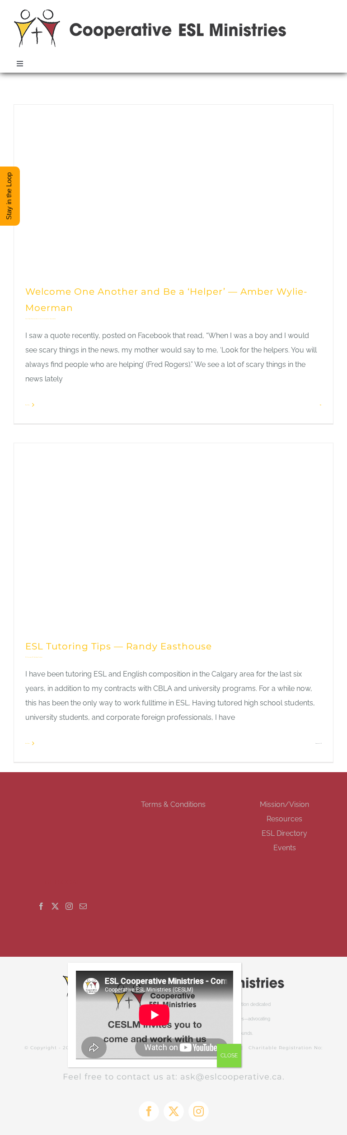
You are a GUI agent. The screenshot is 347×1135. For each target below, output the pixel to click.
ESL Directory (284, 833)
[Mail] (83, 906)
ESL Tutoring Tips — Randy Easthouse (118, 646)
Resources (284, 819)
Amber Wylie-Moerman (30, 318)
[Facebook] (41, 906)
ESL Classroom (28, 657)
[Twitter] (55, 906)
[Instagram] (69, 906)
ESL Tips (33, 657)
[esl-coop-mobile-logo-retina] (150, 12)
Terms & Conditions (173, 804)
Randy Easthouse (39, 657)
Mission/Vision (284, 804)
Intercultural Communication (49, 318)
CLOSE (229, 1055)
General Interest (39, 318)
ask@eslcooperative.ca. (232, 1077)
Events (284, 847)
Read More (27, 404)
